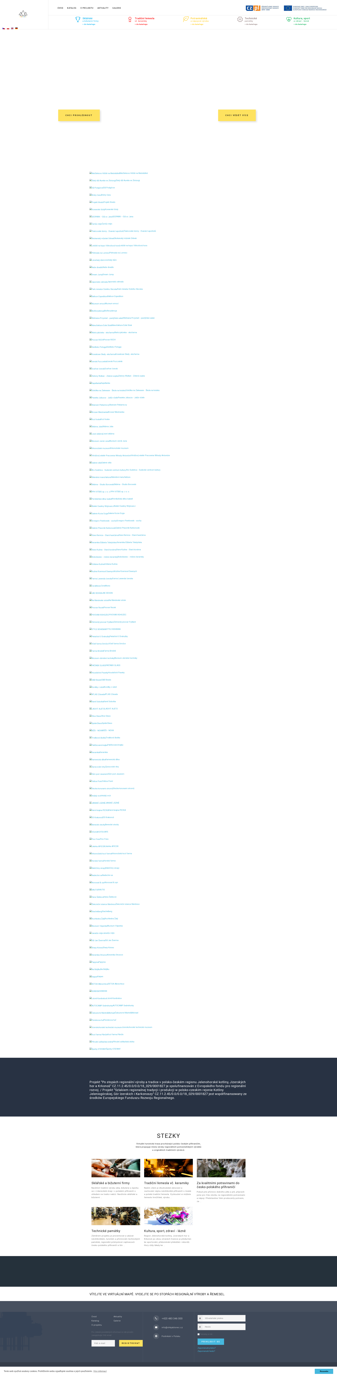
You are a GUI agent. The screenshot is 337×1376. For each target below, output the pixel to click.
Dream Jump (108, 274)
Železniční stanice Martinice (128, 904)
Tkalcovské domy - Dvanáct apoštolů (140, 231)
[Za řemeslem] (24, 14)
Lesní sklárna (108, 434)
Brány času (106, 195)
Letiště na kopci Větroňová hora (133, 245)
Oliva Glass (106, 716)
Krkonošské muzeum (119, 448)
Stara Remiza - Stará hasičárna (132, 535)
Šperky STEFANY (113, 1049)
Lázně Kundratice (114, 998)
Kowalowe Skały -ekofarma (127, 354)
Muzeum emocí (111, 303)
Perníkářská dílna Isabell (122, 499)
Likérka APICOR (111, 846)
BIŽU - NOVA (108, 730)
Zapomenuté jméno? (207, 1348)
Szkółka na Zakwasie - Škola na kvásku (143, 390)
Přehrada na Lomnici (118, 253)
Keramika (104, 752)
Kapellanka (105, 383)
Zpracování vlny (112, 767)
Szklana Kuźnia (111, 564)
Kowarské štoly (111, 209)
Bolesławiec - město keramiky (131, 557)
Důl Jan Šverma (111, 940)
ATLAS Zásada (111, 694)
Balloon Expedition (115, 296)
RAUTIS (101, 889)
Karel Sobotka (110, 701)
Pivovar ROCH (110, 340)
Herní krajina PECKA (117, 810)
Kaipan (100, 976)
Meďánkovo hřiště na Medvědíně (134, 173)
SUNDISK (103, 991)
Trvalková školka (113, 737)
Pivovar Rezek (110, 607)
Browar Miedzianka (116, 412)
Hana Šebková (110, 897)
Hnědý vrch (106, 795)
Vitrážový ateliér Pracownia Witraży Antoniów (150, 455)
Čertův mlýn (107, 224)
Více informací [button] (100, 1371)
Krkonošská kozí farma (122, 853)
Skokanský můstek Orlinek (125, 238)
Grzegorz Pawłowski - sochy (129, 520)
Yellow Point (107, 781)
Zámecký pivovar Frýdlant (125, 622)
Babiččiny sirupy (112, 868)
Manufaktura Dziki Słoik (122, 325)
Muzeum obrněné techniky (125, 658)
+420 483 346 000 (172, 1318)
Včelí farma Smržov (117, 643)
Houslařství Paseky (116, 672)
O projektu (86, 8)
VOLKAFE (104, 832)
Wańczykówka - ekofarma (125, 332)
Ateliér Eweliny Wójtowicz (125, 506)
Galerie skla (106, 462)
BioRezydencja (110, 311)
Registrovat (131, 1343)
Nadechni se (107, 875)
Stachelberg (107, 911)
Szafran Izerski (111, 368)
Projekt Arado (109, 202)
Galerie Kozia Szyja (116, 513)
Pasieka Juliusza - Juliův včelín (131, 397)
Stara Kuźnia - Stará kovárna (128, 549)
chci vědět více (237, 115)
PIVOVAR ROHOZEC (117, 614)
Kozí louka (105, 419)
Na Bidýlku (104, 969)
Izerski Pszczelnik (114, 361)
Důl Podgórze (109, 187)
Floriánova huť (110, 1020)
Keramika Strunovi (115, 955)
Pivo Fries (104, 839)
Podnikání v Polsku (171, 1336)
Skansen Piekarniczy (118, 405)
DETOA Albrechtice (116, 984)
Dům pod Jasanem (116, 774)
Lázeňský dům (110, 260)
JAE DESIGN (107, 593)
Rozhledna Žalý (111, 918)
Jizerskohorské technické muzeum (137, 1027)
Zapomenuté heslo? (206, 1351)
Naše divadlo (108, 267)
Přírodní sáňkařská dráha (123, 1042)
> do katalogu (89, 24)
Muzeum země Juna (118, 441)
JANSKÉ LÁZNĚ (112, 803)
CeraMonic (105, 586)
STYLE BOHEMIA (113, 629)
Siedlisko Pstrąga (113, 347)
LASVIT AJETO (111, 709)
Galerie (116, 8)
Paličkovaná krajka (115, 745)
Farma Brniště (110, 651)
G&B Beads (106, 680)
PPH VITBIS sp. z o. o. (120, 491)
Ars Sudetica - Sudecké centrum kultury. (143, 470)
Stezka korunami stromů (123, 788)
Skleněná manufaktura (120, 477)
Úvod (60, 8)
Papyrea (102, 962)
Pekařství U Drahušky (119, 636)
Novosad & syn (111, 882)
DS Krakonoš (108, 817)
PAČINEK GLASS (113, 665)
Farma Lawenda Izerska (122, 578)
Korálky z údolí (110, 687)
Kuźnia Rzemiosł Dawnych (125, 571)
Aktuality (103, 8)
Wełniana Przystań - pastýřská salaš (139, 318)
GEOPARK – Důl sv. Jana (122, 216)
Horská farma (110, 861)
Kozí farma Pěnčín (115, 1034)
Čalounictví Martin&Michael (126, 1013)
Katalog (71, 8)
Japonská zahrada (115, 282)
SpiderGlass (107, 723)
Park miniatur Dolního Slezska (130, 289)
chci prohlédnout (79, 115)
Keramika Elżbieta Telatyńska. (129, 542)
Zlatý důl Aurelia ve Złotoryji (128, 180)
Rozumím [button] (324, 1371)
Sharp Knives (108, 947)
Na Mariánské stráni (117, 600)
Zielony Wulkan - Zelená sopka (131, 376)
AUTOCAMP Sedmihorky (123, 1005)
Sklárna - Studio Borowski (125, 484)
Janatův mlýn (109, 933)
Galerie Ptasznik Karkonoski (128, 528)
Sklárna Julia (107, 426)
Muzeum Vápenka (115, 926)
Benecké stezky (112, 824)
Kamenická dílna (113, 759)
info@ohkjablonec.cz (172, 1327)
